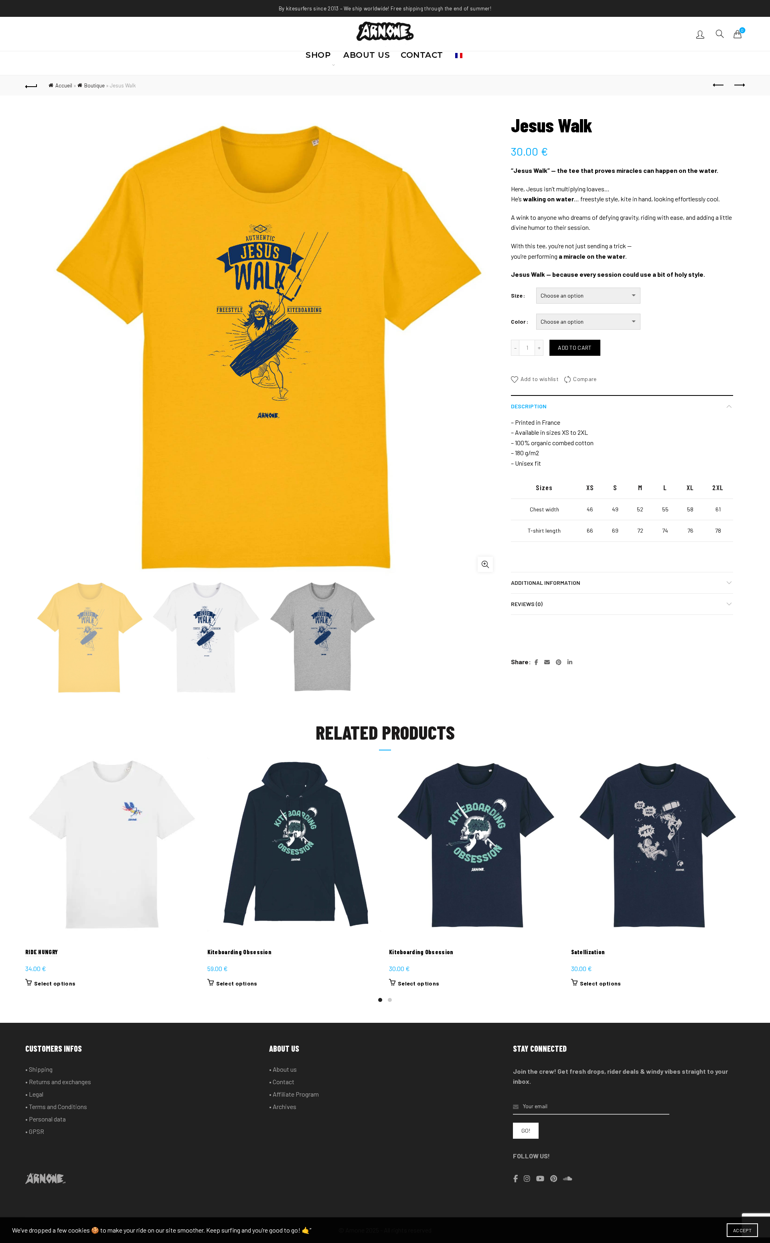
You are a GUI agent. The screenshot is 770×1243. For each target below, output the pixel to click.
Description (529, 406)
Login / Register (701, 34)
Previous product (719, 85)
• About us (283, 1069)
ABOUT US (366, 57)
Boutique (94, 85)
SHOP (318, 57)
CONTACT (422, 57)
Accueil (63, 85)
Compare (584, 378)
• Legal (34, 1094)
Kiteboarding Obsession (239, 951)
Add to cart (575, 347)
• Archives (282, 1106)
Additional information (545, 582)
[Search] (719, 34)
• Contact (281, 1081)
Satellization (588, 951)
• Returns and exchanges (58, 1081)
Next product (739, 85)
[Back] (31, 85)
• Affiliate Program (294, 1094)
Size (517, 295)
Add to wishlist (540, 378)
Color (518, 321)
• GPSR (34, 1131)
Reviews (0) (527, 603)
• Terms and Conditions (56, 1106)
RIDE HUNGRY (41, 951)
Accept (742, 1230)
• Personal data (45, 1119)
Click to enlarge (485, 564)
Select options (54, 983)
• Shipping (39, 1069)
